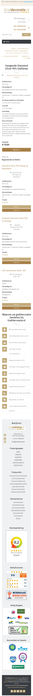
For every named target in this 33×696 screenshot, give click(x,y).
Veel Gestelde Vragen (18, 505)
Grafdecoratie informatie (18, 492)
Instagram (7, 680)
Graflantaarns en (18, 463)
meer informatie (28, 1)
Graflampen (23, 51)
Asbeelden (18, 454)
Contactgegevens (18, 502)
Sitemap (18, 518)
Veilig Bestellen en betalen (18, 510)
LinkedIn (5, 682)
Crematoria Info (18, 516)
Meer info (16, 206)
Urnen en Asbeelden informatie (18, 484)
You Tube (16, 684)
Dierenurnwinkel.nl (12, 687)
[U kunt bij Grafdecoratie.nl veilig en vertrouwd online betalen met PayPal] (11, 619)
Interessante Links (18, 513)
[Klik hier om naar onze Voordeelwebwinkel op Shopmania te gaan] (13, 662)
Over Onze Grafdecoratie (18, 481)
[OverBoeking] (21, 623)
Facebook (19, 678)
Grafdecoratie (18, 465)
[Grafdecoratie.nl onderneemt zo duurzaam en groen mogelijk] (18, 668)
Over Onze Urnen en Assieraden (18, 476)
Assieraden (18, 457)
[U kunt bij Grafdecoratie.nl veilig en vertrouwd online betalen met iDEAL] (13, 613)
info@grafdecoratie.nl (18, 442)
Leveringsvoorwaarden (18, 508)
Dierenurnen (18, 460)
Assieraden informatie (18, 486)
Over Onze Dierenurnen (18, 478)
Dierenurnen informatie (18, 489)
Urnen (18, 452)
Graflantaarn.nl (21, 687)
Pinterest (13, 680)
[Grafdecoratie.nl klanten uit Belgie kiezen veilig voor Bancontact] (11, 623)
